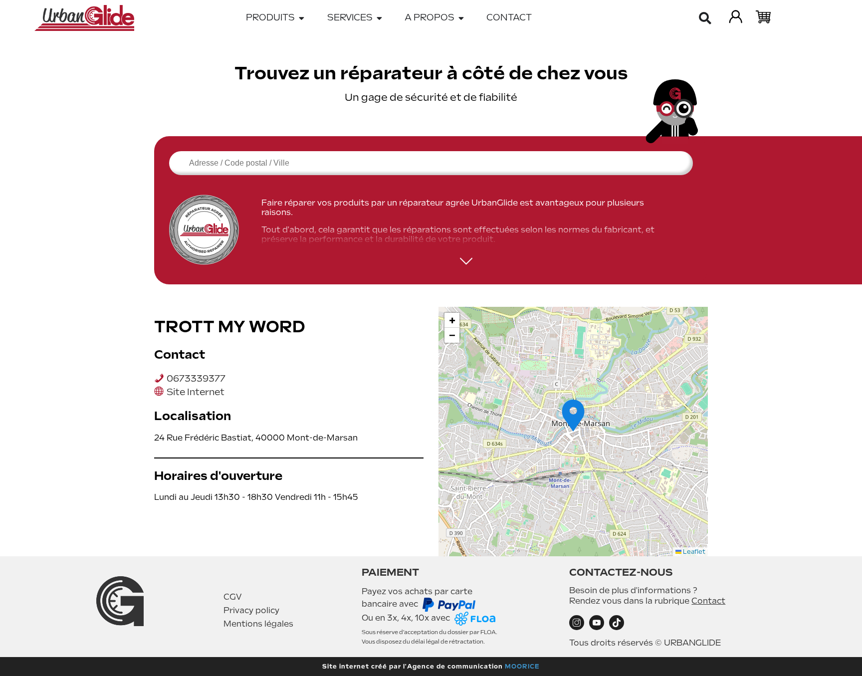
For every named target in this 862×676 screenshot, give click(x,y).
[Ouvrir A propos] (461, 17)
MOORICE (522, 666)
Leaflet (693, 551)
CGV (232, 597)
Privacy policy (251, 610)
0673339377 (196, 378)
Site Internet (195, 392)
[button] (573, 416)
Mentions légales (258, 624)
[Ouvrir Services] (379, 17)
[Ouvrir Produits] (301, 17)
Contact (708, 601)
